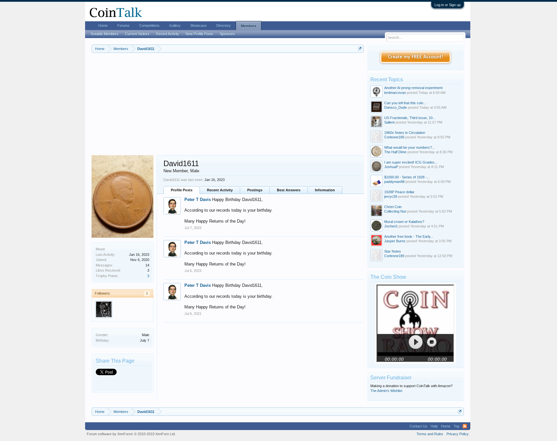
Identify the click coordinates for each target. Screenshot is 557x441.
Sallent (389, 122)
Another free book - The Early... (408, 236)
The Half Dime (395, 152)
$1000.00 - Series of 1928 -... (407, 177)
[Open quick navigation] (360, 48)
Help (434, 426)
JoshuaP (391, 167)
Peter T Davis (197, 199)
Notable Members (105, 34)
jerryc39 (390, 196)
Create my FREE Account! (415, 57)
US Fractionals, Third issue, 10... (409, 118)
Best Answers (288, 190)
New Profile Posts (199, 34)
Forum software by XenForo (131, 434)
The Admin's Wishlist (386, 391)
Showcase (198, 25)
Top (456, 426)
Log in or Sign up (448, 5)
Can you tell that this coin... (405, 103)
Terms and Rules (429, 434)
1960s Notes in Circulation (404, 133)
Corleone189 (394, 137)
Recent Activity (220, 190)
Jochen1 (391, 226)
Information (325, 190)
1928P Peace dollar (399, 192)
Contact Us (418, 426)
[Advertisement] (228, 107)
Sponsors (227, 34)
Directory (223, 25)
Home (103, 25)
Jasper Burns (395, 241)
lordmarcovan (395, 93)
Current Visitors (137, 34)
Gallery (175, 25)
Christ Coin (393, 207)
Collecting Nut (395, 211)
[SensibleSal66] (103, 309)
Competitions (149, 25)
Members (248, 26)
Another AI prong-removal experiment (413, 88)
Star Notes (392, 251)
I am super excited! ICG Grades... (410, 162)
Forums (123, 25)
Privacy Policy (457, 434)
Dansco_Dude (395, 107)
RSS (465, 426)
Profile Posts (181, 190)
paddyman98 (394, 182)
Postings (254, 190)
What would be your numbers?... (409, 147)
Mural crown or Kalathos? (404, 222)
